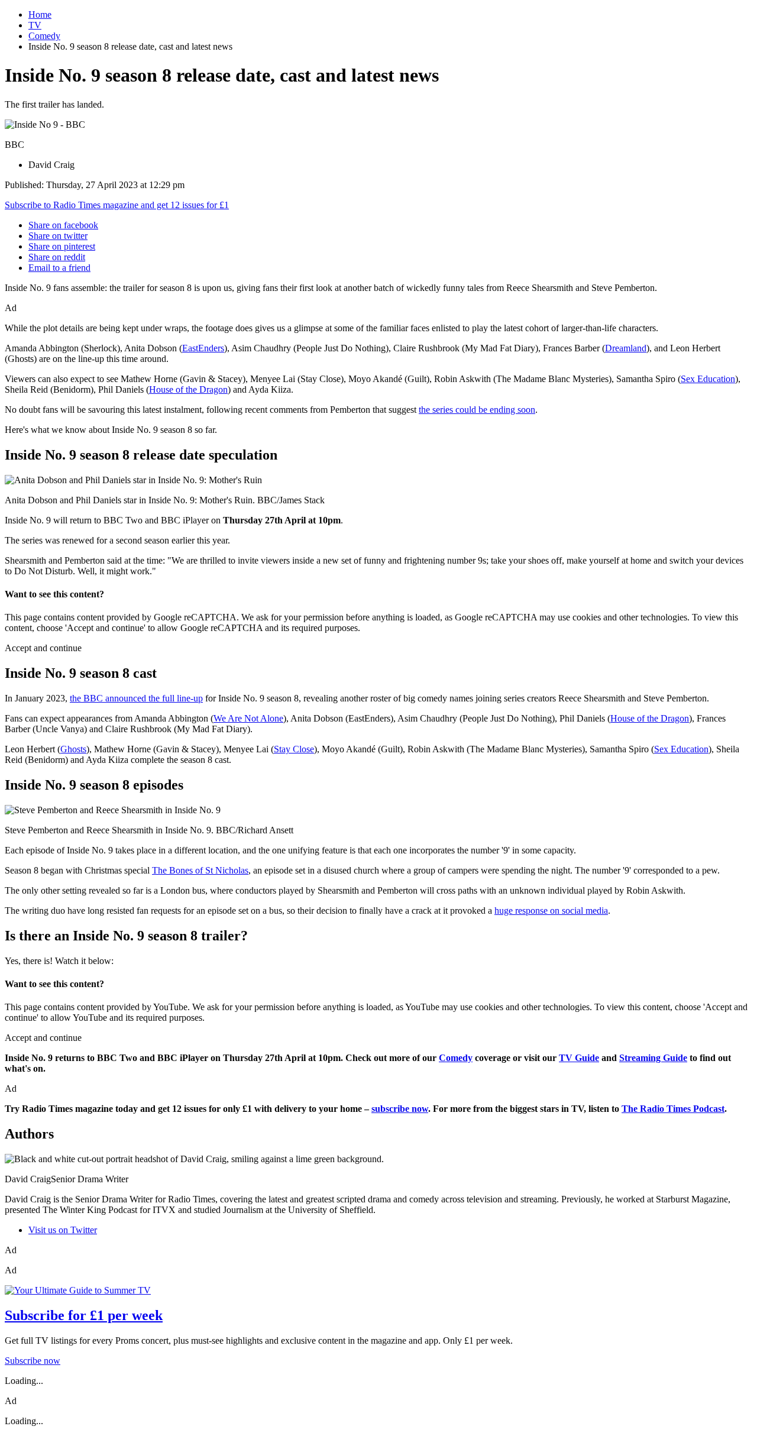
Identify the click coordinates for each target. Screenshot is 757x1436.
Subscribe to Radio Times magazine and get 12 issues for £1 (117, 205)
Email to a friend (59, 268)
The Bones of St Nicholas (200, 870)
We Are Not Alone (248, 718)
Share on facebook (63, 225)
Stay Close (294, 749)
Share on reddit (56, 257)
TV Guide (579, 1058)
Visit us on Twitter (62, 1230)
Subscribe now (32, 1361)
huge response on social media (551, 910)
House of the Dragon (188, 389)
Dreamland (625, 348)
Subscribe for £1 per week (84, 1315)
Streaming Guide (653, 1058)
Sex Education (708, 379)
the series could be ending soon (477, 410)
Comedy (44, 36)
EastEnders (203, 348)
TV (34, 25)
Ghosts (73, 749)
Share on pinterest (61, 246)
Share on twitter (58, 236)
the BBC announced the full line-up (136, 698)
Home (39, 14)
